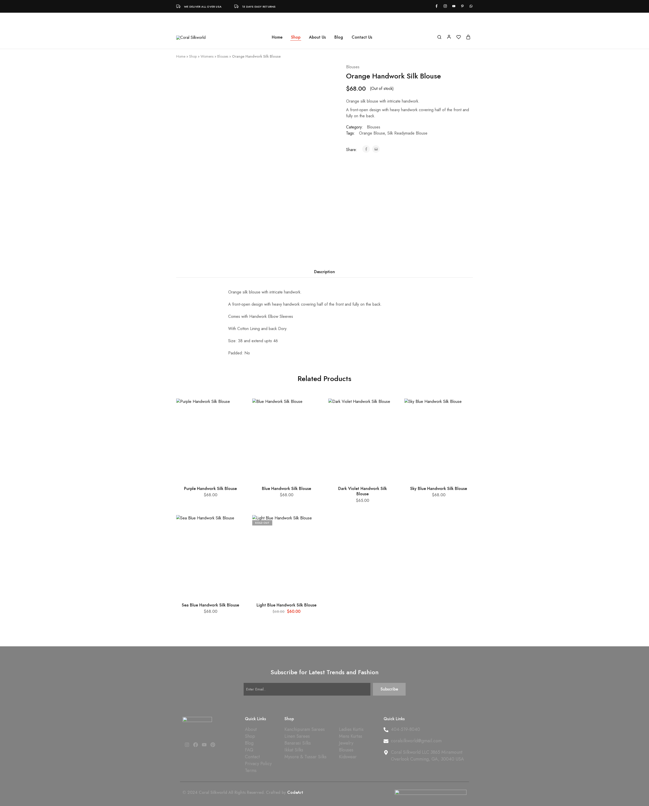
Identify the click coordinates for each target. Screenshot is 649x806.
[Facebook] (195, 745)
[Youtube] (204, 745)
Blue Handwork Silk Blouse (286, 488)
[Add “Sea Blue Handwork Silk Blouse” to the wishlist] (236, 525)
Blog (338, 37)
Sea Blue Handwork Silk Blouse (210, 605)
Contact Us (362, 37)
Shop (193, 56)
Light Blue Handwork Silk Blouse (286, 605)
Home (277, 37)
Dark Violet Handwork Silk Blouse (362, 491)
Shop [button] (295, 37)
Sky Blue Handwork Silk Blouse (438, 488)
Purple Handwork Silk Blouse (210, 488)
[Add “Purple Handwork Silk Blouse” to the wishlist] (236, 409)
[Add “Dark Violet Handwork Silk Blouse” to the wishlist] (388, 409)
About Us (317, 37)
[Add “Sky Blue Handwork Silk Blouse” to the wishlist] (464, 409)
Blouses (222, 56)
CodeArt (295, 792)
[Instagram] (187, 745)
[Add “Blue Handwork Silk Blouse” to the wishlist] (312, 409)
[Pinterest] (213, 745)
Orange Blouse (372, 133)
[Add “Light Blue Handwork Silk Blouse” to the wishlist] (312, 525)
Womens (207, 56)
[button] (210, 478)
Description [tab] (324, 272)
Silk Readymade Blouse (407, 133)
